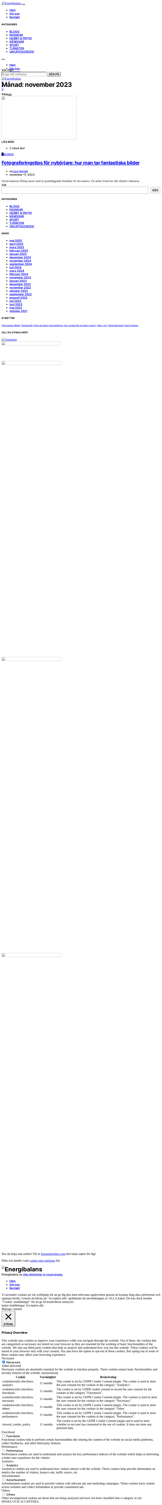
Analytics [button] (7, 1461)
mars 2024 (16, 270)
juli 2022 (15, 301)
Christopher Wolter (11, 325)
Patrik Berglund (115, 325)
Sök (4, 184)
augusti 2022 (18, 297)
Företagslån (27, 325)
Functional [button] (8, 1432)
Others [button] (6, 1490)
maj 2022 (15, 307)
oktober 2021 (18, 311)
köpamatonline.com (53, 1254)
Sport (14, 45)
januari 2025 (18, 254)
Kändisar (16, 41)
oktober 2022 (18, 290)
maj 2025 (15, 240)
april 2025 (16, 244)
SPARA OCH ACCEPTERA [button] (20, 1501)
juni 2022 (15, 304)
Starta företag (131, 325)
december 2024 (20, 257)
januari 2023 (18, 280)
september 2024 (20, 264)
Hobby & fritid (20, 38)
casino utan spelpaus (42, 1260)
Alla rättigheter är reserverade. (43, 1274)
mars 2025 (16, 247)
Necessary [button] (8, 1358)
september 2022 (20, 294)
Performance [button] (9, 1446)
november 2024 (20, 260)
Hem (12, 10)
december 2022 (20, 284)
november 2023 (20, 277)
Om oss (14, 13)
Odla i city (102, 325)
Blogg (14, 31)
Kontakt (14, 17)
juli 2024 (15, 267)
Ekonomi (16, 35)
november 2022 (20, 287)
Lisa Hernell (20, 171)
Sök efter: (8, 70)
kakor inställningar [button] (13, 1305)
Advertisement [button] (11, 1476)
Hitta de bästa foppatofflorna (48, 325)
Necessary (13, 1362)
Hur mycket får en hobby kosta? (80, 325)
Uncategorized (21, 51)
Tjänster (16, 48)
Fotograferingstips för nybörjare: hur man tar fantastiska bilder (71, 163)
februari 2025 (18, 250)
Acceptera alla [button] (34, 1305)
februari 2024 (18, 274)
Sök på (54, 74)
